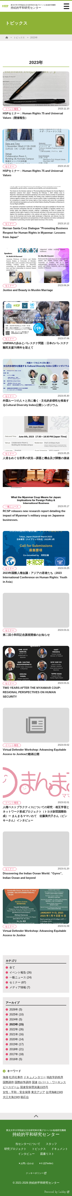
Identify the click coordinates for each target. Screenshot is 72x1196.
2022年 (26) (16, 1029)
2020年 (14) (16, 1039)
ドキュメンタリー (35, 1077)
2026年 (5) (15, 1009)
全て (12, 967)
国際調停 (8, 1082)
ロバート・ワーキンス (52, 1082)
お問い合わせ (27, 1163)
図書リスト (47, 1153)
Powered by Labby (55, 1192)
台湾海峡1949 (54, 1092)
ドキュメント (59, 1148)
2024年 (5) (15, 1019)
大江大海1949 (11, 1097)
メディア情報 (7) (19, 987)
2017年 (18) (16, 1054)
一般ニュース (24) (20, 977)
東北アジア (38, 1092)
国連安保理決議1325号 (34, 1087)
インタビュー (26, 1153)
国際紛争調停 (23, 1082)
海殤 (5, 1077)
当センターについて (27, 1143)
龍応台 (24, 1097)
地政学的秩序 (55, 1077)
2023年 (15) (16, 1024)
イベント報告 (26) (20, 972)
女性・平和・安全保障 (16, 1092)
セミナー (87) (17, 982)
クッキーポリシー (35, 1173)
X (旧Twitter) (46, 1163)
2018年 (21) (16, 1049)
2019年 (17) (16, 1044)
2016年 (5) (15, 1059)
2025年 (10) (16, 1014)
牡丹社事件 (16, 1077)
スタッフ (51, 1143)
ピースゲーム (11, 1087)
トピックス (19, 37)
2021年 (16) (16, 1034)
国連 (34, 1082)
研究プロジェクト (15, 1148)
